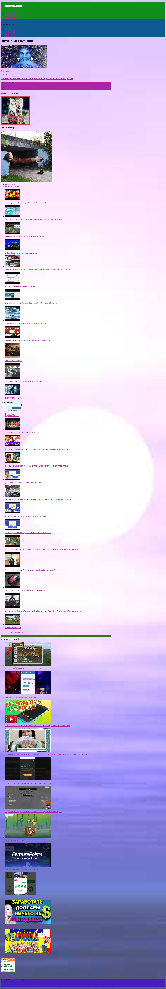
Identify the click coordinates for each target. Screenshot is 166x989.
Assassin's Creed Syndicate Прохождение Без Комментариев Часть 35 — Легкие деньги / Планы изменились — (44, 611)
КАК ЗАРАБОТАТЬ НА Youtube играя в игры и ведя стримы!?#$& (28, 783)
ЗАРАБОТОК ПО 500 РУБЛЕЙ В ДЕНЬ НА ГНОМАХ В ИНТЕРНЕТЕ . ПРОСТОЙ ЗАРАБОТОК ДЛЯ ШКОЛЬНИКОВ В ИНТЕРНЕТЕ (51, 955)
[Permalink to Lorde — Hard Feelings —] (12, 357)
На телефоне (9, 11)
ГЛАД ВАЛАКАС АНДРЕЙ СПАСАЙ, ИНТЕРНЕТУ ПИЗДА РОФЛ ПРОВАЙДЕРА (33, 812)
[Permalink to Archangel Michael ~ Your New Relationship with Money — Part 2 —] (12, 320)
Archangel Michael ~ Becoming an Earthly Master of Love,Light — (37, 78)
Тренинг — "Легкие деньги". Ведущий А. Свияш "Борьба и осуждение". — (31, 570)
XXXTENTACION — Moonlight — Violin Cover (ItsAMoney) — (26, 381)
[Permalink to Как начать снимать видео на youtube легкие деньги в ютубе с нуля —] (12, 337)
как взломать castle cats (13, 628)
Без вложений (10, 12)
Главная (8, 9)
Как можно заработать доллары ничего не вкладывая (24, 926)
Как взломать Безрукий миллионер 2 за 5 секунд (22, 898)
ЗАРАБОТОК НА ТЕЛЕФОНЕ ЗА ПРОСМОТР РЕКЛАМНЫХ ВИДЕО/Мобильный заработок (37, 726)
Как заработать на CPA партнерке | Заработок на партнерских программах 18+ (33, 219)
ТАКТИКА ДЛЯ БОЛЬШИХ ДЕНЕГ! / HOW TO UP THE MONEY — (28, 533)
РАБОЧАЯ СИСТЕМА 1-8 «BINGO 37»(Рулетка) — (22, 432)
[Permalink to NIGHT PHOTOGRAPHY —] (12, 395)
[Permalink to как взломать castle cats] (12, 624)
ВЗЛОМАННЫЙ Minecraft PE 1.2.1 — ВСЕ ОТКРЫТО (23, 668)
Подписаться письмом (12, 410)
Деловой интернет (8, 402)
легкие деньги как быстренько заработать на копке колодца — (27, 590)
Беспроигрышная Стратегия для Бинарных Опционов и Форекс (27, 203)
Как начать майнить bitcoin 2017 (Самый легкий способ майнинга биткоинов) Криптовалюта (37, 270)
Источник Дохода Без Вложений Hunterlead (20, 286)
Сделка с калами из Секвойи (15, 840)
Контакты (8, 976)
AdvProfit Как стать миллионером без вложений (21, 253)
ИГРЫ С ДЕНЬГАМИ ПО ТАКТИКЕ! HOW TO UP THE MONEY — (28, 516)
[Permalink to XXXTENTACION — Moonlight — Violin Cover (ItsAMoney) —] (12, 378)
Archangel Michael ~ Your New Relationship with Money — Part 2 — (28, 323)
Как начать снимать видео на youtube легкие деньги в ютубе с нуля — (29, 340)
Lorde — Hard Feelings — (13, 361)
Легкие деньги (10, 14)
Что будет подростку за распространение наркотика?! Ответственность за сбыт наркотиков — (38, 499)
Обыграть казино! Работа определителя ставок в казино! (25, 236)
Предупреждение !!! (12, 16)
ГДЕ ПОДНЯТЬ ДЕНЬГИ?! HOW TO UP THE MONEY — (24, 483)
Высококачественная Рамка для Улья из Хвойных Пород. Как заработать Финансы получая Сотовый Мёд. (42, 549)
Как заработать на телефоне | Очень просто (20, 697)
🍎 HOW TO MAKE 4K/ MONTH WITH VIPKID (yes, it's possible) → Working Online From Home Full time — (41, 449)
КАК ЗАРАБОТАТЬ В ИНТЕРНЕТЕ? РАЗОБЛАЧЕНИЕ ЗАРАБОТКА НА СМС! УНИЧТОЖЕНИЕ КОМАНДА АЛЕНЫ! (46, 754)
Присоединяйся (10, 18)
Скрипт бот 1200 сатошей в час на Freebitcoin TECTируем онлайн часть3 (31, 303)
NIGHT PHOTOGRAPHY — (14, 398)
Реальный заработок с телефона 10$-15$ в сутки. (22, 869)
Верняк (3, 2)
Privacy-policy (9, 975)
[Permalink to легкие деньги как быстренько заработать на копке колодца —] (12, 587)
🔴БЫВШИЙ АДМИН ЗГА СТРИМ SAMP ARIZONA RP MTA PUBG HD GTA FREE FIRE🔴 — (37, 466)
